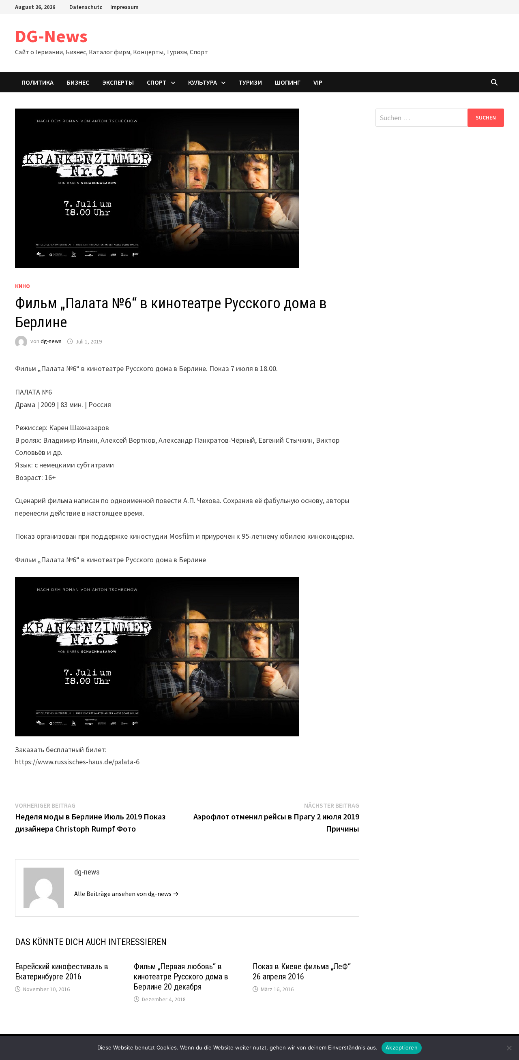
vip (317, 82)
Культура (202, 82)
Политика (37, 82)
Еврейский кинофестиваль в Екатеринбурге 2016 (61, 971)
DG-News (51, 36)
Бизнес (77, 82)
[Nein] (509, 1048)
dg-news (51, 341)
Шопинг (287, 82)
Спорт (157, 82)
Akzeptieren (402, 1047)
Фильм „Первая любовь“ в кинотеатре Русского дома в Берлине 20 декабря (181, 977)
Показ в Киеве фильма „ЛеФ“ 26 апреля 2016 (302, 971)
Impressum (124, 7)
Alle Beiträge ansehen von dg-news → (126, 893)
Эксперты (118, 82)
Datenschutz (85, 7)
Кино (22, 286)
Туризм (250, 82)
